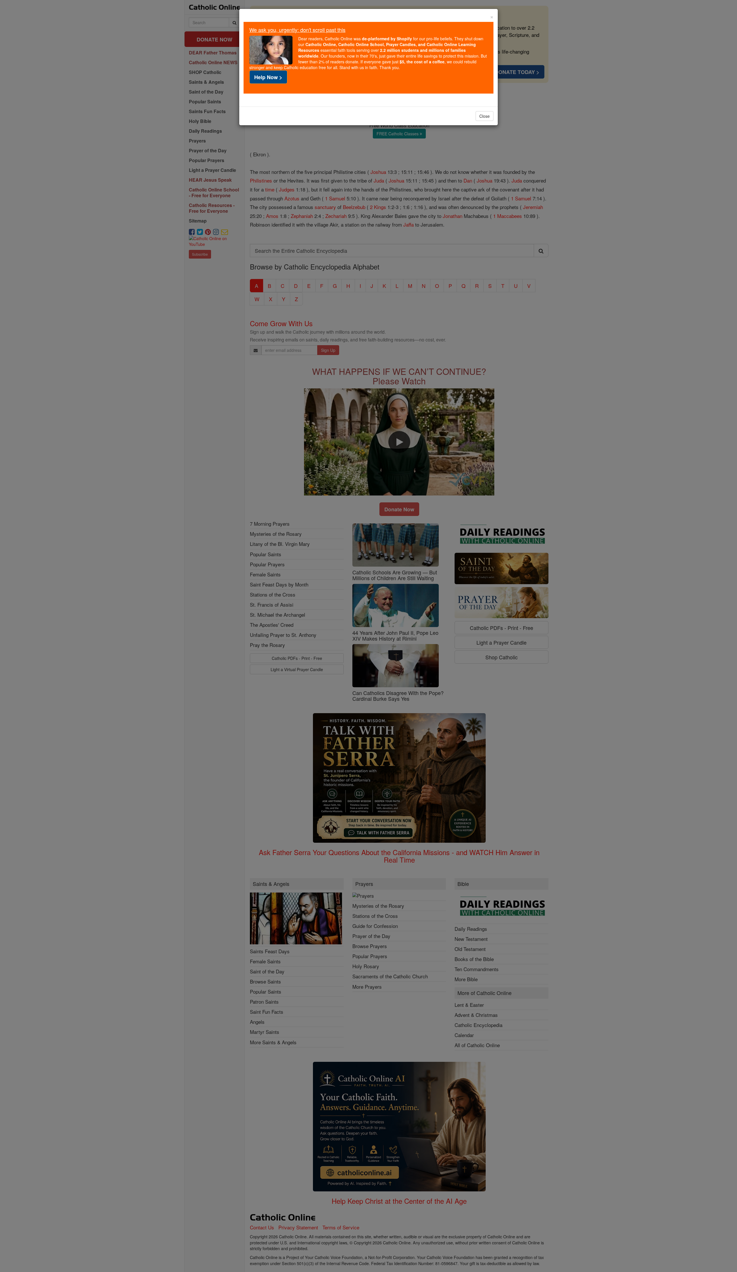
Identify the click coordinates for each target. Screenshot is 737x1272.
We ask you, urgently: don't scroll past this (297, 29)
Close (484, 116)
